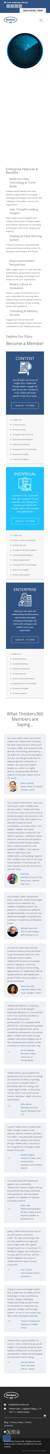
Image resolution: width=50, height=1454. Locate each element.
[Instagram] (16, 6)
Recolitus (42, 1450)
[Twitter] (12, 6)
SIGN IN (40, 10)
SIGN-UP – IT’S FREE (25, 405)
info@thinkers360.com (19, 2)
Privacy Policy (16, 1422)
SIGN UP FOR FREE (29, 10)
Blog (6, 1422)
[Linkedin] (8, 6)
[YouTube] (20, 6)
